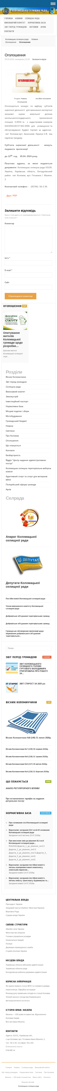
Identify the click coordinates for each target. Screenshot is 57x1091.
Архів (43, 27)
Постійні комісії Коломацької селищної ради (25, 599)
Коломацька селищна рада (17, 39)
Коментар (9, 223)
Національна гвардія (15, 940)
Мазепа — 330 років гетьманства (18, 1077)
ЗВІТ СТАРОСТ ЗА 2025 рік (32, 684)
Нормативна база (37, 23)
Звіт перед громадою (15, 27)
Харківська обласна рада (16, 968)
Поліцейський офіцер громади (21, 484)
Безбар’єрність (13, 455)
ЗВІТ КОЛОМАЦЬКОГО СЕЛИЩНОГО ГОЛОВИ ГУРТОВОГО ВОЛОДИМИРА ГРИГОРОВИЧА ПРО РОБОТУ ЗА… (33, 669)
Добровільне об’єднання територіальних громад (28, 616)
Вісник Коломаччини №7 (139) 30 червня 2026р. (27, 749)
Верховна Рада (12, 912)
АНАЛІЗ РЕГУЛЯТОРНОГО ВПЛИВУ (23, 788)
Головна (8, 18)
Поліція (9, 944)
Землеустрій (12, 396)
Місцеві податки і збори (17, 411)
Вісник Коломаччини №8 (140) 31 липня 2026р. (28, 738)
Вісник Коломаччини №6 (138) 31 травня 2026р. (27, 757)
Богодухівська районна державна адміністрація (26, 972)
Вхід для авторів (28, 1082)
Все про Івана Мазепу (15, 1022)
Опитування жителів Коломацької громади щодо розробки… (13, 339)
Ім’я (7, 258)
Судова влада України (15, 915)
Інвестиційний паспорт (17, 401)
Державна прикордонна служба (19, 947)
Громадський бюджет (16, 421)
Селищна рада (32, 18)
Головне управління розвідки (18, 936)
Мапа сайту (37, 1077)
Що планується (13, 445)
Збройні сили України (15, 929)
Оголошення (22, 102)
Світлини (33, 27)
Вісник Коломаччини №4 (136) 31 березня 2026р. (27, 772)
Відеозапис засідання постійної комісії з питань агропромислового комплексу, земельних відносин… (27, 867)
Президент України (14, 904)
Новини (18, 18)
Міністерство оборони (15, 933)
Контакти (9, 31)
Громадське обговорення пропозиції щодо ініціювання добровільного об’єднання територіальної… (25, 633)
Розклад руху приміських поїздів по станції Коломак (28, 993)
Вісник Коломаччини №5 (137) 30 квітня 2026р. (26, 764)
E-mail (8, 270)
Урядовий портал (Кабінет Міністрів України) (25, 908)
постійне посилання (43, 98)
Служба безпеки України (16, 951)
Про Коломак (12, 435)
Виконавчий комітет (14, 23)
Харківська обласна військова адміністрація (24, 965)
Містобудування (14, 416)
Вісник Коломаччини (16, 377)
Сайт (7, 282)
